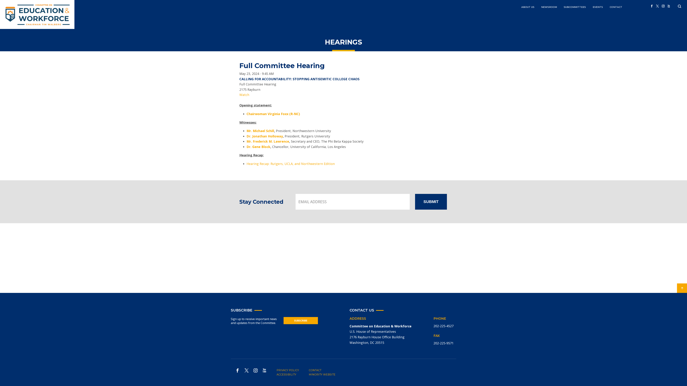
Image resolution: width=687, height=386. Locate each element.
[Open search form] (679, 6)
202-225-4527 (443, 326)
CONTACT (616, 7)
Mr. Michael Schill (260, 131)
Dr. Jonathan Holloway (265, 136)
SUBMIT (430, 201)
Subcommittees (575, 7)
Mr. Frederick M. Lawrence (268, 141)
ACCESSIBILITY (286, 374)
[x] (657, 6)
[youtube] (668, 6)
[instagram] (663, 6)
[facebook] (651, 6)
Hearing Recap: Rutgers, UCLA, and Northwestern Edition (291, 164)
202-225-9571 (443, 343)
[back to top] (682, 288)
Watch (244, 95)
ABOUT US (527, 7)
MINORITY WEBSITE (322, 374)
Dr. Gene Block (258, 147)
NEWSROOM (549, 7)
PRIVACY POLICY (288, 370)
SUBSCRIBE (300, 320)
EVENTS (598, 7)
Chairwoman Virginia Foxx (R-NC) (273, 114)
